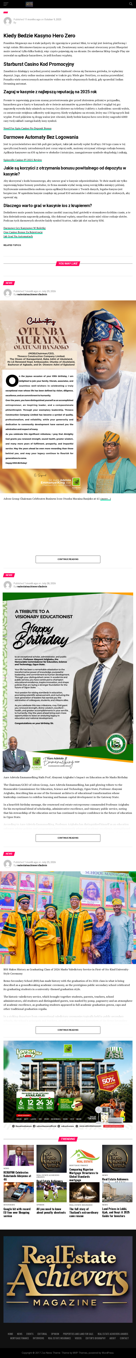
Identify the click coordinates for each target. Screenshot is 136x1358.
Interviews (38, 1338)
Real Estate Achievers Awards (113, 1334)
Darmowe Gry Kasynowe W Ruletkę (24, 228)
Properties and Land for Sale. (78, 1334)
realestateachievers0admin (32, 294)
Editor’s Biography (95, 1338)
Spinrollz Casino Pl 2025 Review (22, 160)
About (112, 1338)
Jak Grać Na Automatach (18, 236)
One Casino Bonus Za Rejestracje (23, 232)
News (19, 1334)
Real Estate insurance (59, 1338)
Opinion (55, 1334)
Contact (124, 1338)
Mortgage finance (19, 1338)
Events (30, 1334)
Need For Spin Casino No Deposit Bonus (27, 128)
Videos (78, 1338)
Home (10, 1334)
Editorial (42, 1334)
